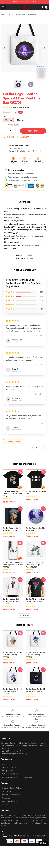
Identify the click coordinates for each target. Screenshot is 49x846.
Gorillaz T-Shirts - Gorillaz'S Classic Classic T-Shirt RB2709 (35, 601)
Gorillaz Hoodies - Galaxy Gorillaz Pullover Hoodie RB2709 (12, 601)
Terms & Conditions (9, 767)
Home (3, 14)
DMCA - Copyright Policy (11, 774)
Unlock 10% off (5, 835)
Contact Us (6, 798)
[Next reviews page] (44, 448)
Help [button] (44, 843)
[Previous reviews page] (32, 448)
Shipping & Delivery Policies (12, 788)
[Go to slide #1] (18, 84)
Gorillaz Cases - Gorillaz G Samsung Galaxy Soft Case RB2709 (13, 564)
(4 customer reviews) (21, 108)
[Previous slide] (4, 48)
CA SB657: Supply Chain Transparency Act (17, 777)
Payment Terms (7, 791)
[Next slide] (44, 48)
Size (4, 116)
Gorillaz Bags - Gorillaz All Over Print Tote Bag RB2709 (12, 654)
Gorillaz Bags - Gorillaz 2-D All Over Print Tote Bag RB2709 (35, 691)
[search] (41, 7)
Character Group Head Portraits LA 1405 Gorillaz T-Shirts (12, 493)
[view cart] (45, 7)
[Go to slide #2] (30, 84)
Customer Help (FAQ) (9, 801)
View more (24, 615)
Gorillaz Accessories (17, 14)
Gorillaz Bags (33, 14)
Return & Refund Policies (11, 795)
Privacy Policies (7, 771)
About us (5, 764)
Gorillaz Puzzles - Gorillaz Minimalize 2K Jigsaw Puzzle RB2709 (35, 564)
